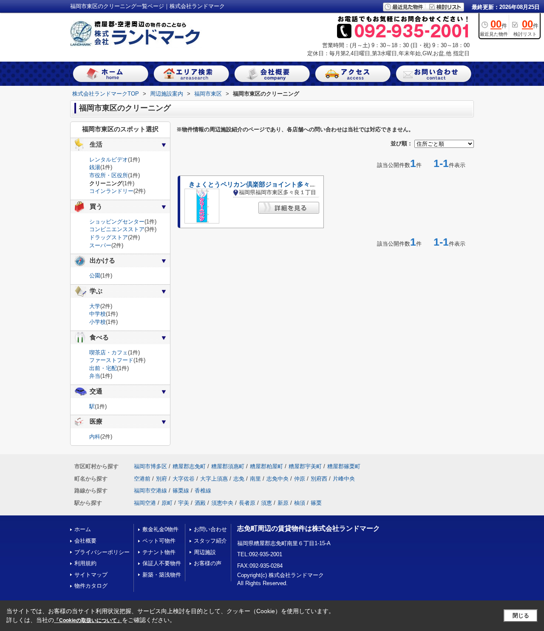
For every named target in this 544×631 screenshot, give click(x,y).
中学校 (97, 314)
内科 (94, 436)
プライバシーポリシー (102, 552)
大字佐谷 (184, 478)
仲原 (299, 478)
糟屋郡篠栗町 (343, 466)
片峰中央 (344, 478)
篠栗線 (181, 490)
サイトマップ (91, 575)
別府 (161, 478)
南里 (255, 478)
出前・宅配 (103, 368)
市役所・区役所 (108, 175)
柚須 (299, 503)
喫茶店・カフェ (108, 352)
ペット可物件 (159, 541)
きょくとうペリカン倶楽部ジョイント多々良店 (256, 184)
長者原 (247, 503)
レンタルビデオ (108, 159)
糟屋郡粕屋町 (266, 466)
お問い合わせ (210, 529)
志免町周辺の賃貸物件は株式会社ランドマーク (308, 528)
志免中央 (277, 478)
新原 (283, 503)
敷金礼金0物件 (160, 529)
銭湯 (94, 167)
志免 (238, 478)
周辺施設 (205, 552)
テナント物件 (159, 552)
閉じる (521, 615)
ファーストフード (111, 360)
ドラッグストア (108, 237)
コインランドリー (111, 191)
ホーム (82, 529)
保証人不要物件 (161, 563)
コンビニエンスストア (116, 229)
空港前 (142, 478)
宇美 (183, 503)
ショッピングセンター (116, 221)
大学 (94, 306)
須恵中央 (222, 503)
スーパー (100, 245)
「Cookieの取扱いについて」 (88, 620)
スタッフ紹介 (210, 541)
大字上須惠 (214, 478)
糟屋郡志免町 (189, 466)
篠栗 (316, 503)
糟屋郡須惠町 (227, 466)
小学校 (97, 322)
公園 (94, 275)
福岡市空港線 (150, 490)
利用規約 (85, 563)
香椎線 (203, 490)
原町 (167, 503)
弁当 (94, 376)
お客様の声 (207, 563)
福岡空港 (145, 503)
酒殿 (200, 503)
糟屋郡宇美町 (305, 466)
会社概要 (85, 541)
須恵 (266, 503)
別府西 (319, 478)
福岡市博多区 (150, 466)
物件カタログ (91, 586)
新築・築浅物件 (161, 575)
